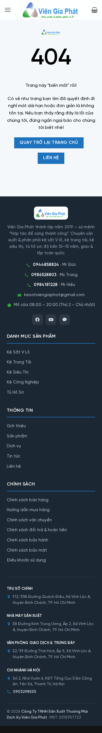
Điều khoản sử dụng (26, 560)
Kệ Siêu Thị (17, 372)
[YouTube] (51, 319)
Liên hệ (14, 466)
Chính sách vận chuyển (29, 520)
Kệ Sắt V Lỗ (18, 352)
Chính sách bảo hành (27, 540)
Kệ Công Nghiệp (23, 382)
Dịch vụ (14, 446)
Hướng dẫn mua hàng (28, 510)
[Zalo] (64, 319)
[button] (7, 10)
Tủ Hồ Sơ (15, 392)
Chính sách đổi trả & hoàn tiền (37, 530)
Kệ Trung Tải (19, 362)
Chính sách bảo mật (27, 550)
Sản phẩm (17, 436)
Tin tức (13, 456)
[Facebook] (37, 319)
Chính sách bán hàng (27, 500)
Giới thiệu (16, 426)
